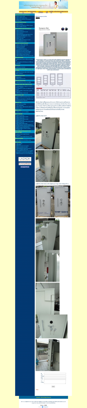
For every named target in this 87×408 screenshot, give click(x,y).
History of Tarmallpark (40, 12)
